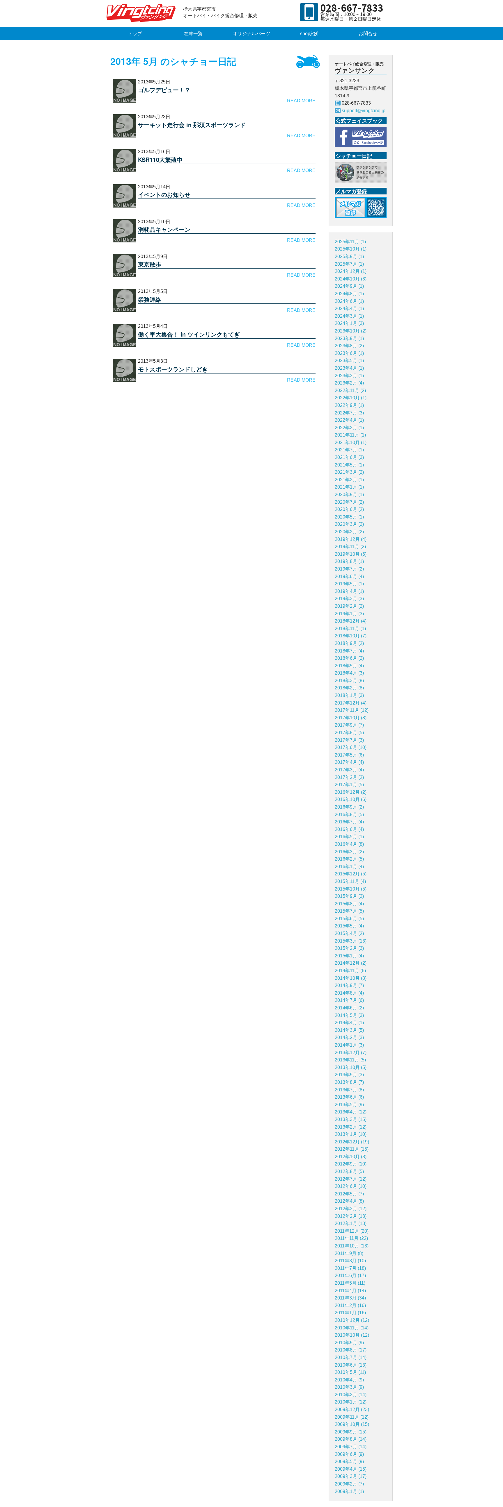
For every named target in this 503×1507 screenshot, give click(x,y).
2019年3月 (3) (349, 598)
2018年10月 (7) (350, 635)
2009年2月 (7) (349, 1483)
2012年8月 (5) (349, 1171)
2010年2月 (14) (350, 1394)
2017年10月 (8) (350, 717)
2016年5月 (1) (349, 836)
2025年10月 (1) (350, 248)
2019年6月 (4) (349, 576)
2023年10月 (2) (350, 330)
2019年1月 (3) (349, 613)
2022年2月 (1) (349, 427)
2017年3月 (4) (349, 769)
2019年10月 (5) (350, 554)
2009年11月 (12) (352, 1417)
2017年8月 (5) (349, 732)
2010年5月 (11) (350, 1372)
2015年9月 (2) (349, 896)
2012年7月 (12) (350, 1179)
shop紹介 (310, 33)
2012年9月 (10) (350, 1163)
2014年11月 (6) (350, 970)
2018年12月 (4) (350, 620)
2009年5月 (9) (349, 1461)
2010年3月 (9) (349, 1387)
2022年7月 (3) (349, 412)
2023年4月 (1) (349, 368)
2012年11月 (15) (352, 1149)
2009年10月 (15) (352, 1424)
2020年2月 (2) (349, 531)
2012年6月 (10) (350, 1186)
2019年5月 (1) (349, 583)
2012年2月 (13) (350, 1216)
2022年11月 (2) (350, 390)
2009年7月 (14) (350, 1446)
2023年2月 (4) (349, 382)
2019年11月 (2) (350, 546)
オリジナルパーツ (251, 33)
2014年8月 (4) (349, 993)
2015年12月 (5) (350, 873)
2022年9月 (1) (349, 405)
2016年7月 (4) (349, 821)
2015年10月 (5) (350, 888)
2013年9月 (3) (349, 1074)
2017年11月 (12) (352, 710)
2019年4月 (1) (349, 591)
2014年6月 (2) (349, 1007)
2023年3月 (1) (349, 375)
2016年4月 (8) (349, 844)
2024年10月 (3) (350, 278)
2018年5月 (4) (349, 665)
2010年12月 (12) (352, 1320)
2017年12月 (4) (350, 702)
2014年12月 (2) (350, 963)
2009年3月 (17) (350, 1476)
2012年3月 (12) (350, 1208)
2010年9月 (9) (349, 1342)
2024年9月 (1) (349, 286)
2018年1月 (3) (349, 695)
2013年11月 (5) (350, 1059)
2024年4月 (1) (349, 308)
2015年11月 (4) (350, 881)
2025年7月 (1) (349, 264)
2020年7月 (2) (349, 502)
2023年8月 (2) (349, 345)
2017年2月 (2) (349, 777)
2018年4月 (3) (349, 673)
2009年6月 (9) (349, 1454)
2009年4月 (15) (350, 1469)
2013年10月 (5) (350, 1067)
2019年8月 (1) (349, 561)
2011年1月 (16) (350, 1312)
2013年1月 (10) (350, 1134)
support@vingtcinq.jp (363, 110)
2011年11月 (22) (351, 1238)
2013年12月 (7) (350, 1052)
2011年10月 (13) (352, 1245)
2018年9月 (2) (349, 643)
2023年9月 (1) (349, 338)
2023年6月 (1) (349, 353)
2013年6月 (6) (349, 1097)
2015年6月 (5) (349, 918)
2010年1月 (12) (350, 1401)
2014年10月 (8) (350, 978)
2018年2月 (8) (349, 687)
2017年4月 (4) (349, 762)
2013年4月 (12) (350, 1111)
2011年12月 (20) (352, 1231)
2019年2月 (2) (349, 606)
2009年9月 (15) (350, 1431)
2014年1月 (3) (349, 1045)
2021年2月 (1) (349, 479)
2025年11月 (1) (350, 241)
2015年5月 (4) (349, 925)
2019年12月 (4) (350, 539)
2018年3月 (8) (349, 680)
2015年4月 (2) (349, 933)
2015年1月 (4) (349, 955)
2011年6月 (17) (350, 1275)
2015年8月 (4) (349, 903)
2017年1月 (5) (349, 784)
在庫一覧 (193, 33)
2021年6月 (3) (349, 457)
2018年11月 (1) (350, 628)
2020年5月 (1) (349, 516)
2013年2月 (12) (350, 1127)
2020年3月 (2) (349, 524)
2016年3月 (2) (349, 851)
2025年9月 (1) (349, 256)
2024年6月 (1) (349, 301)
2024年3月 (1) (349, 316)
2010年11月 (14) (352, 1327)
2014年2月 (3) (349, 1037)
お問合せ (368, 33)
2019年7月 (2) (349, 568)
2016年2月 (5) (349, 859)
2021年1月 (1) (349, 487)
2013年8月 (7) (349, 1082)
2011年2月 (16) (350, 1305)
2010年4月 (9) (349, 1379)
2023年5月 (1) (349, 360)
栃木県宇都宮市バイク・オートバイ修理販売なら (142, 12)
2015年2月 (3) (349, 948)
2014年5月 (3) (349, 1015)
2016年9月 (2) (349, 807)
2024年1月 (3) (349, 323)
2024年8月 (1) (349, 293)
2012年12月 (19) (352, 1141)
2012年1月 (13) (350, 1223)
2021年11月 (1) (350, 434)
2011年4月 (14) (350, 1290)
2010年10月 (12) (352, 1335)
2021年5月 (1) (349, 464)
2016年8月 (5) (349, 814)
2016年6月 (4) (349, 829)
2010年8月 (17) (350, 1349)
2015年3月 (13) (350, 940)
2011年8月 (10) (350, 1260)
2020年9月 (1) (349, 494)
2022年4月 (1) (349, 420)
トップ (135, 33)
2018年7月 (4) (349, 650)
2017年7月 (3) (349, 740)
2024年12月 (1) (350, 271)
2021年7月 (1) (349, 449)
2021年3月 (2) (349, 472)
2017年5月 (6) (349, 754)
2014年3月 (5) (349, 1030)
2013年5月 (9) (349, 1104)
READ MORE (301, 100)
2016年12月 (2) (350, 792)
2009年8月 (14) (350, 1439)
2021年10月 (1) (350, 442)
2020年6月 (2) (349, 509)
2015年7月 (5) (349, 911)
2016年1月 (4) (349, 866)
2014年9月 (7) (349, 985)
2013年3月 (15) (350, 1119)
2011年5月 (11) (350, 1283)
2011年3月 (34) (350, 1297)
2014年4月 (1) (349, 1022)
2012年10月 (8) (350, 1156)
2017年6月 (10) (350, 747)
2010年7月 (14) (350, 1357)
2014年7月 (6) (349, 1000)
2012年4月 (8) (349, 1201)
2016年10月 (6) (350, 799)
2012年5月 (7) (349, 1193)
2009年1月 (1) (349, 1491)
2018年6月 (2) (349, 658)
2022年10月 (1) (350, 397)
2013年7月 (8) (349, 1089)
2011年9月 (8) (349, 1253)
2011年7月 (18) (350, 1268)
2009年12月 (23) (352, 1409)
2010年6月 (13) (350, 1365)
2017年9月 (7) (349, 725)
